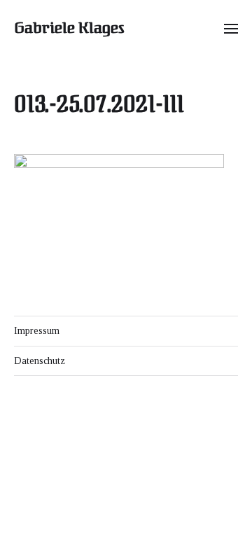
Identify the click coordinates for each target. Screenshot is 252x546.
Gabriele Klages (69, 28)
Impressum (36, 331)
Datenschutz (39, 361)
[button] (231, 28)
